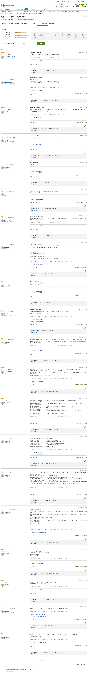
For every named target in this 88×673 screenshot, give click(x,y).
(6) (24, 23)
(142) (42, 23)
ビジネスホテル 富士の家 (13, 16)
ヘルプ (53, 1)
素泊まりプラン (39, 117)
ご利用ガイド (58, 1)
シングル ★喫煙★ (39, 199)
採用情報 (29, 669)
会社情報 (7, 669)
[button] (15, 57)
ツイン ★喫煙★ (39, 172)
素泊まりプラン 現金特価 (40, 614)
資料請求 (38, 669)
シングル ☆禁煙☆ (39, 60)
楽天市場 (77, 1)
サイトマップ (64, 1)
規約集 (34, 669)
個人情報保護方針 (14, 669)
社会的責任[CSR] (22, 669)
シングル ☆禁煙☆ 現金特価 (41, 532)
